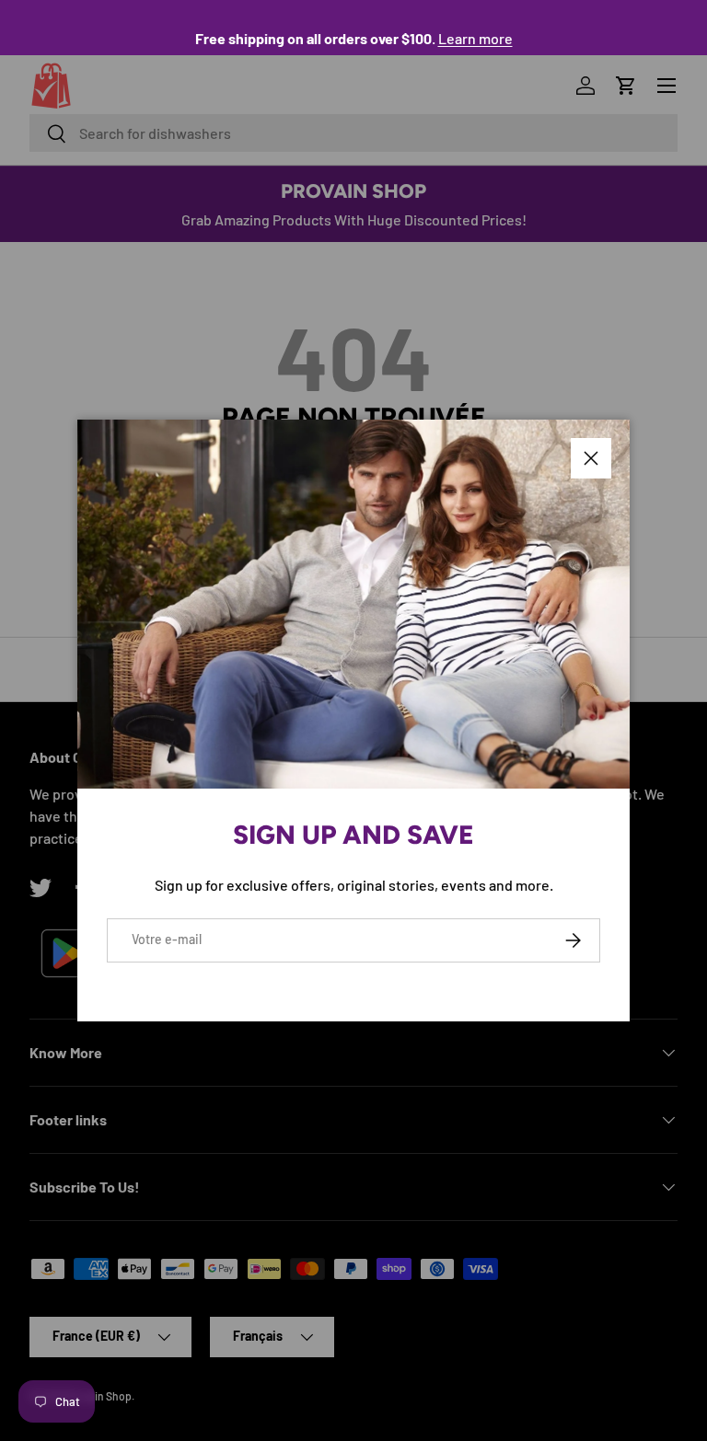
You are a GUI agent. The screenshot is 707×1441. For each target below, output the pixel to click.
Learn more (475, 38)
